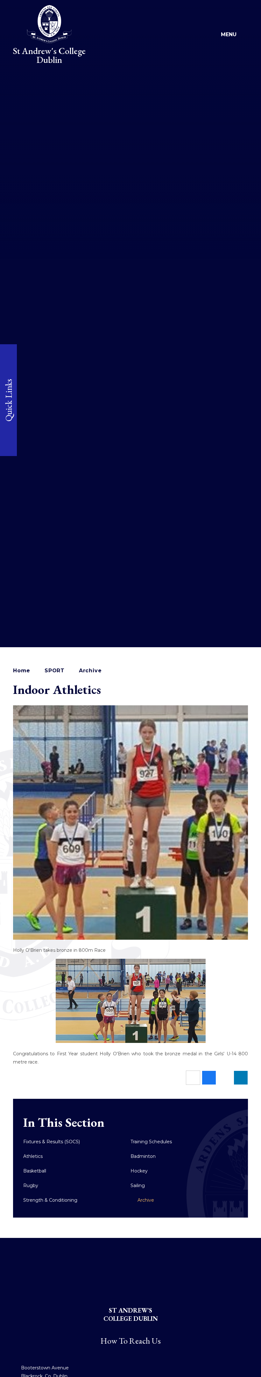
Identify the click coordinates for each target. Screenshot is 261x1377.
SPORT (55, 671)
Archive (90, 671)
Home (21, 671)
